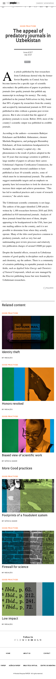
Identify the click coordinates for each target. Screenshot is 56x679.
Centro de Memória (47, 665)
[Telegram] (33, 640)
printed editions (49, 3)
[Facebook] (15, 640)
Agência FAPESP (14, 665)
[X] (18, 640)
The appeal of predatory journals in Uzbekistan (28, 36)
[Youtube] (37, 640)
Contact (46, 653)
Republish (49, 288)
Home (8, 653)
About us (26, 653)
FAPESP (3, 665)
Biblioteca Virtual (30, 665)
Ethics (27, 62)
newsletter (39, 3)
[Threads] (29, 640)
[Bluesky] (25, 640)
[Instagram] (22, 640)
